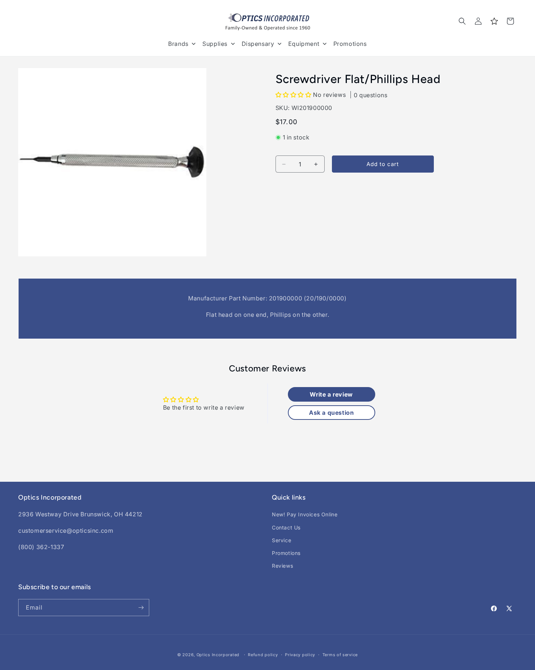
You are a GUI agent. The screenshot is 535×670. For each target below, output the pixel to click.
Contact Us (286, 527)
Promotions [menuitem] (350, 43)
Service (281, 540)
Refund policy (263, 654)
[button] (462, 21)
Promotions (286, 553)
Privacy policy (300, 654)
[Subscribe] (141, 607)
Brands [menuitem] (178, 43)
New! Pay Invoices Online (304, 514)
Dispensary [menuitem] (258, 43)
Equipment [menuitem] (303, 43)
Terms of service (340, 654)
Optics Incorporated (218, 654)
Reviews (282, 566)
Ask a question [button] (331, 412)
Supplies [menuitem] (214, 43)
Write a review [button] (331, 394)
